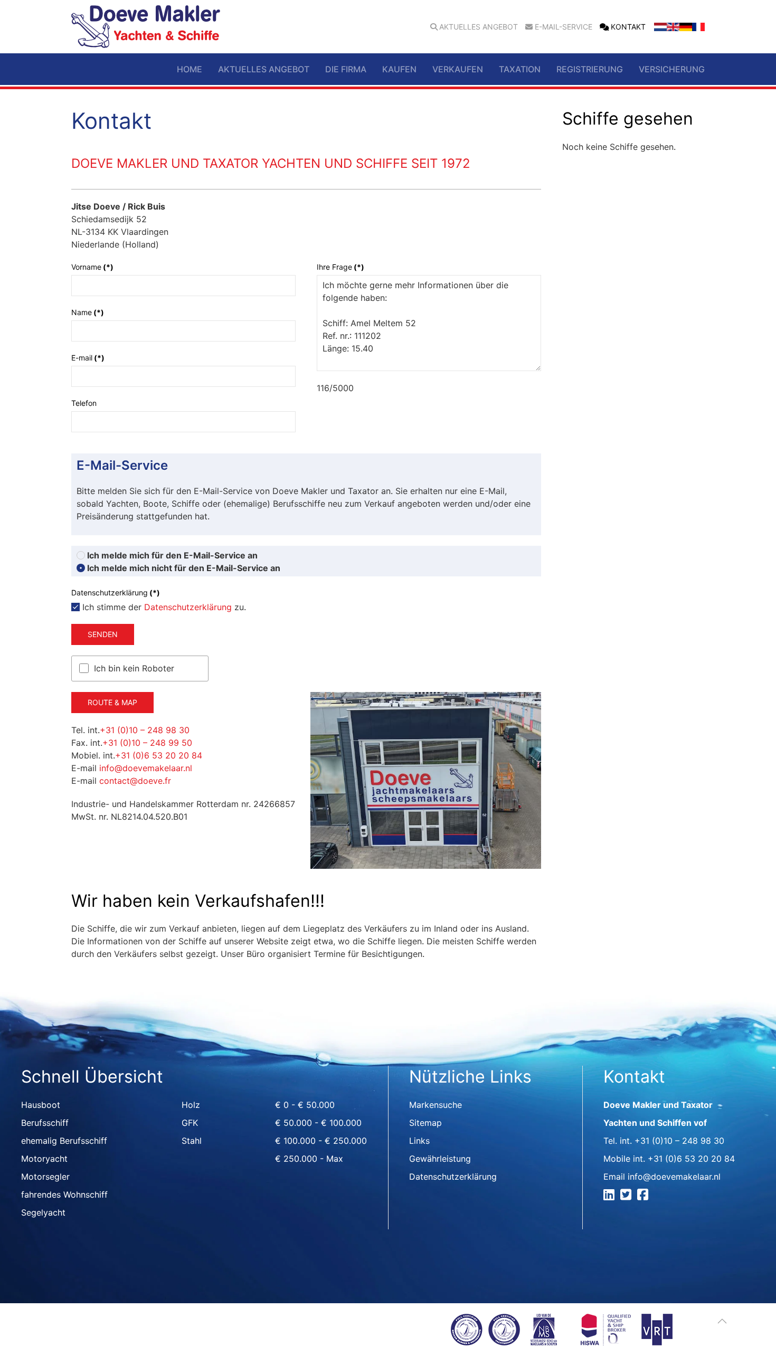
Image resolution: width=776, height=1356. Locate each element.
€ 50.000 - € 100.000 (318, 1122)
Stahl (192, 1140)
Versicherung (672, 69)
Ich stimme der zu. (163, 607)
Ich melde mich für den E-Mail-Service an (171, 555)
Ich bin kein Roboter (134, 668)
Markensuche (435, 1104)
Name (87, 312)
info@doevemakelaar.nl (145, 768)
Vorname (92, 266)
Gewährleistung (440, 1158)
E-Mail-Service (563, 27)
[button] (722, 1321)
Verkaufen (457, 69)
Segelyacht (43, 1212)
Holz (191, 1104)
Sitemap (425, 1122)
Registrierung (589, 69)
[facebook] (644, 1196)
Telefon (84, 403)
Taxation (520, 69)
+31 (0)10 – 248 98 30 (145, 730)
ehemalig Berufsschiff (64, 1140)
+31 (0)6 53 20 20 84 (158, 755)
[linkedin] (610, 1196)
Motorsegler (45, 1176)
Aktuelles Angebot (478, 27)
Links (419, 1140)
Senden (103, 634)
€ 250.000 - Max (309, 1158)
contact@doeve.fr (135, 780)
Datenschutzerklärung (188, 607)
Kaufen (399, 69)
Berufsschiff (45, 1122)
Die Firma (345, 69)
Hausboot (40, 1104)
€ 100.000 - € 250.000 (321, 1140)
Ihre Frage (340, 266)
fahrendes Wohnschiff (64, 1194)
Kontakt (628, 27)
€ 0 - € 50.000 (305, 1104)
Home (189, 69)
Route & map (112, 702)
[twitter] (627, 1196)
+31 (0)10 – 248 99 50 (147, 742)
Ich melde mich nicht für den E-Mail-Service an (182, 568)
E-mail (88, 357)
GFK (190, 1122)
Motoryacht (44, 1158)
